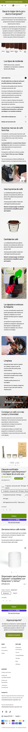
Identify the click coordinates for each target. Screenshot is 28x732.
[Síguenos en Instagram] (6, 712)
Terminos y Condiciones (4, 686)
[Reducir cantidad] (3, 509)
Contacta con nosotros (14, 635)
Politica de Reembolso (4, 681)
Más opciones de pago (14, 522)
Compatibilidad (20, 655)
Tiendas (18, 658)
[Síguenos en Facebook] (2, 712)
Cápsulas (3, 647)
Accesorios (4, 650)
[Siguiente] (26, 2)
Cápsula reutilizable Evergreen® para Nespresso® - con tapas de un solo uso (13, 471)
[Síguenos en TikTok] (10, 712)
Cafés (3, 653)
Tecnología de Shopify (21, 727)
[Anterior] (1, 2)
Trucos (17, 652)
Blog (17, 661)
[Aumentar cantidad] (10, 509)
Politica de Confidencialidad (6, 676)
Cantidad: (4, 506)
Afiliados (18, 664)
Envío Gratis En (13, 1)
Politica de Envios (6, 672)
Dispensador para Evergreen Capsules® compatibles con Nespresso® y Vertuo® (13, 578)
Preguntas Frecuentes (19, 648)
